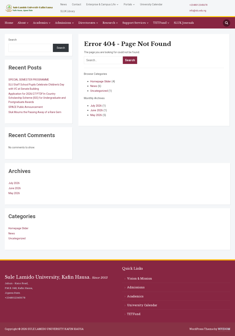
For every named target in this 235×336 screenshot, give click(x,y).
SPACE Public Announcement (25, 107)
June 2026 (96, 110)
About (22, 22)
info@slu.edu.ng (197, 10)
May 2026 (96, 115)
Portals (128, 4)
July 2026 (96, 105)
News (63, 4)
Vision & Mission (139, 278)
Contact (76, 4)
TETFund (160, 22)
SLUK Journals (184, 22)
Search (12, 39)
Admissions (63, 22)
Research (109, 22)
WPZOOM (224, 329)
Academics (40, 22)
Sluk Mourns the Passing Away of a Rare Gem (34, 112)
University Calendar (151, 4)
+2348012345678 (198, 5)
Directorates (86, 22)
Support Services (134, 22)
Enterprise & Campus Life (101, 4)
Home (9, 22)
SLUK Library (67, 11)
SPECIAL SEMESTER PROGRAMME (28, 79)
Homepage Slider (100, 81)
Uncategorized (99, 90)
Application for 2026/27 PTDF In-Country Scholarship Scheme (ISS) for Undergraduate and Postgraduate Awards (37, 97)
